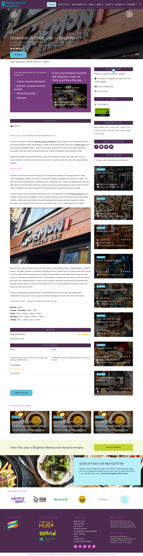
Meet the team (79, 521)
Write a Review (79, 534)
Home (12, 62)
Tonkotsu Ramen (77, 194)
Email (54, 350)
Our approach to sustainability (85, 531)
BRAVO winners (114, 447)
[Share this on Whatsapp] (101, 147)
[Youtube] (94, 546)
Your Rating (15, 365)
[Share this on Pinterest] (106, 147)
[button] (13, 14)
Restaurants (20, 62)
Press (76, 536)
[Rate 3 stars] (16, 369)
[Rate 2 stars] (14, 369)
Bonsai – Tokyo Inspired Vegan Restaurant (112, 160)
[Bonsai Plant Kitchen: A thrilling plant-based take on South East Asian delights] (29, 422)
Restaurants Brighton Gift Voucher (114, 473)
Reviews (18, 55)
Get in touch (78, 526)
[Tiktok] (89, 546)
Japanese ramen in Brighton (45, 141)
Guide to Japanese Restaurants (31, 81)
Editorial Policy (79, 524)
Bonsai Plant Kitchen (26, 93)
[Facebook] (75, 546)
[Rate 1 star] (11, 369)
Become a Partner (80, 529)
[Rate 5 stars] (21, 369)
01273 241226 (102, 91)
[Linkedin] (84, 546)
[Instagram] (80, 546)
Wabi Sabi (21, 98)
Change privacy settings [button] (83, 541)
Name (12, 350)
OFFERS (51, 4)
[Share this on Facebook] (96, 147)
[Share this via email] (111, 147)
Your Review (14, 373)
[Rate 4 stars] (18, 369)
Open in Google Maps (105, 86)
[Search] (140, 4)
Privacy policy (79, 539)
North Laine (80, 145)
